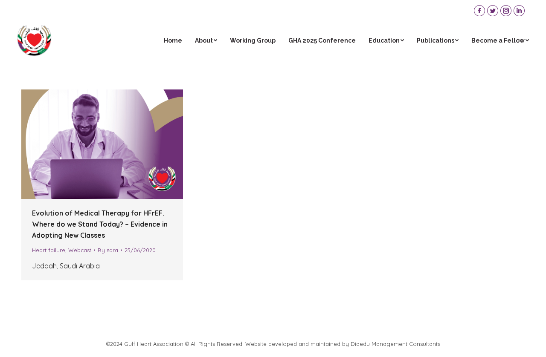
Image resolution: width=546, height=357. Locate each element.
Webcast (79, 250)
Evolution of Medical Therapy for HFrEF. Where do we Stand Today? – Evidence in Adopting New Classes (100, 224)
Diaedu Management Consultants (395, 343)
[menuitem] (173, 40)
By (108, 250)
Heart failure (48, 250)
